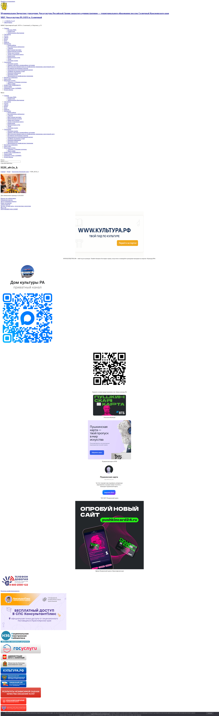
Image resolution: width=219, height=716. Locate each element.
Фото (5, 40)
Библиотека (7, 43)
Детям (9, 59)
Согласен (209, 713)
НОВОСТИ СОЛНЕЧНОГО (12, 85)
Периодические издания (15, 51)
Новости (6, 42)
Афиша (6, 37)
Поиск (2, 161)
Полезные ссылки (13, 60)
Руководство (11, 31)
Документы (7, 34)
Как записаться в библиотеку (16, 46)
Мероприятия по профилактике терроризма (20, 76)
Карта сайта (7, 79)
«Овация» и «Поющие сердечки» (17, 82)
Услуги (6, 36)
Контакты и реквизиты (11, 77)
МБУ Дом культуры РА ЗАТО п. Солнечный (21, 17)
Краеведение (11, 56)
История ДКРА (12, 30)
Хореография (8, 86)
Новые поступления (13, 53)
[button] (109, 92)
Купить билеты (8, 90)
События (10, 48)
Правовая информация (14, 73)
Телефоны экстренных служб (16, 71)
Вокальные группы (9, 80)
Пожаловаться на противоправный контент (20, 70)
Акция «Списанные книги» (16, 54)
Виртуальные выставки (14, 50)
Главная (6, 28)
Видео (6, 39)
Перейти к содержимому (8, 1)
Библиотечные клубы (14, 57)
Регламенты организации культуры (18, 68)
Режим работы (12, 45)
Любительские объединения (16, 33)
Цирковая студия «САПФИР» (12, 88)
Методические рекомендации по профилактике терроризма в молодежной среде (31, 66)
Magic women (11, 83)
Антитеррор (7, 62)
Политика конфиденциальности (10, 591)
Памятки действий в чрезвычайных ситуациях (21, 65)
